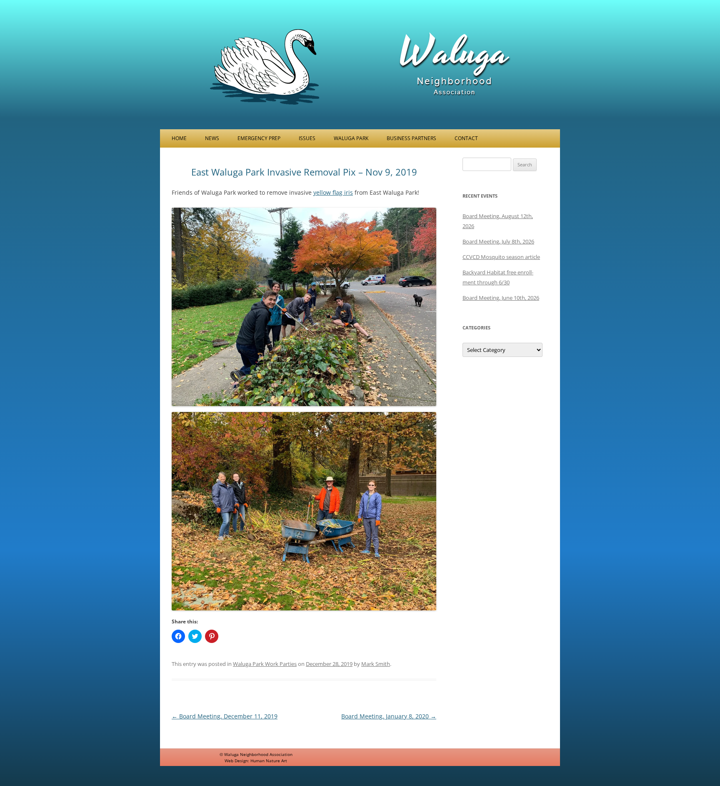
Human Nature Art (268, 760)
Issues (307, 138)
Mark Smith (375, 664)
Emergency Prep (259, 138)
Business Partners (411, 138)
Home (179, 138)
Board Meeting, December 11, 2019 (225, 716)
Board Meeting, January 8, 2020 (388, 716)
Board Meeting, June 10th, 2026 (500, 297)
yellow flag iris (333, 192)
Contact (466, 138)
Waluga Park (351, 138)
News (212, 138)
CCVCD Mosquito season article (501, 257)
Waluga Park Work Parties (265, 664)
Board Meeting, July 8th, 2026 (498, 241)
